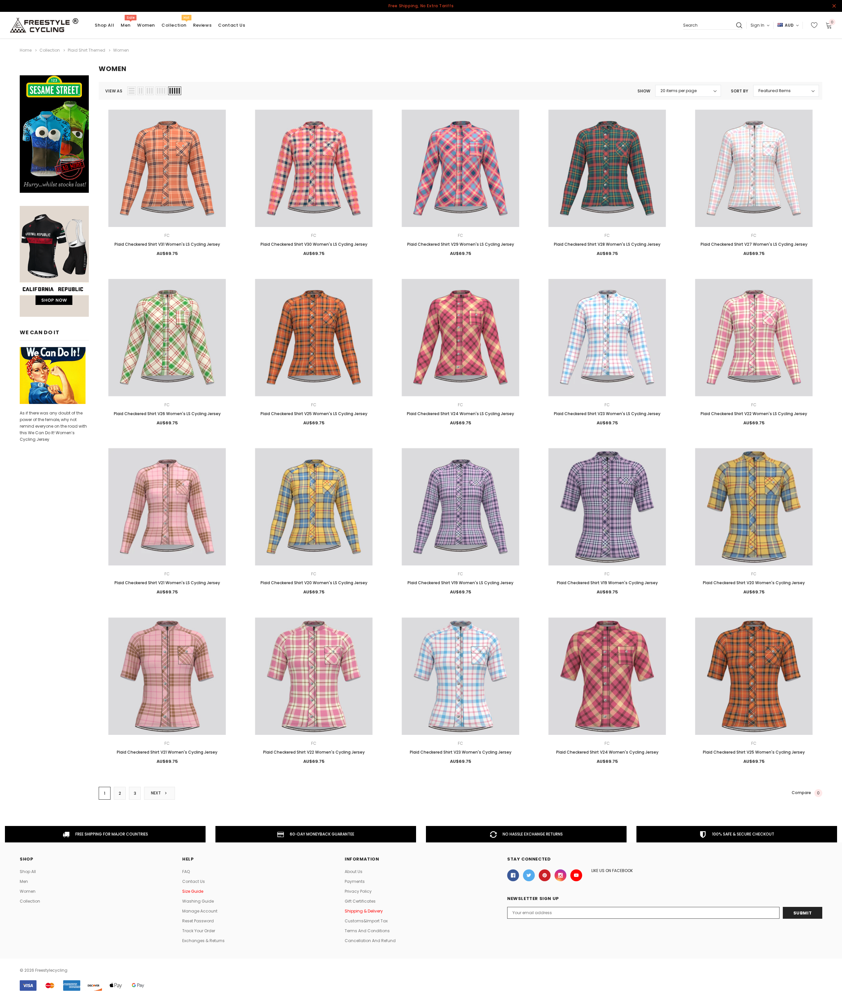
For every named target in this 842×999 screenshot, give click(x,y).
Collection (173, 25)
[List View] (131, 91)
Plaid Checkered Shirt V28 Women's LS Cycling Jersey (607, 244)
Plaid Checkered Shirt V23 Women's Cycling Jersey (460, 752)
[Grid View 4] (161, 91)
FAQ (186, 871)
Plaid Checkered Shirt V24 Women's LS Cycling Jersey (460, 413)
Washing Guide (198, 901)
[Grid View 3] (149, 91)
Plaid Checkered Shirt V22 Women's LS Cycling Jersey (754, 413)
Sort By (739, 91)
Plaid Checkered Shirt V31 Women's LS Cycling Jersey (167, 244)
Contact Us (193, 881)
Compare (806, 793)
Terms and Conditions (367, 931)
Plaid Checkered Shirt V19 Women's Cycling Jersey (607, 583)
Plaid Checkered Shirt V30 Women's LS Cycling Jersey (313, 244)
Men (126, 25)
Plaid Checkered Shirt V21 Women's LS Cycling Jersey (167, 583)
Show (643, 91)
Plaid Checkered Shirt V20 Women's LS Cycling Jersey (313, 583)
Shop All (28, 871)
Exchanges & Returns (203, 940)
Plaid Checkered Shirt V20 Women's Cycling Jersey (754, 583)
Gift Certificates (360, 901)
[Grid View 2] (140, 91)
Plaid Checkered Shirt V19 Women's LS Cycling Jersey (460, 583)
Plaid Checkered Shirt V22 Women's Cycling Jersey (314, 752)
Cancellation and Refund (370, 940)
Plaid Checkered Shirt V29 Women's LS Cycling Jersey (460, 244)
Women (146, 25)
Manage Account (199, 911)
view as (113, 91)
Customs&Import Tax (366, 921)
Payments (355, 881)
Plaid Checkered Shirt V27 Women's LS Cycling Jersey (754, 244)
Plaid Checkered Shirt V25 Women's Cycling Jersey (754, 752)
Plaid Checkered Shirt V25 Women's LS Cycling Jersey (313, 413)
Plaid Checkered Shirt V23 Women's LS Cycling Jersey (607, 413)
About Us (353, 871)
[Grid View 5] (174, 91)
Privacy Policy (358, 891)
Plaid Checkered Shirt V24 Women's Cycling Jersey (607, 752)
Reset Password (198, 921)
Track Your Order (198, 931)
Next (156, 793)
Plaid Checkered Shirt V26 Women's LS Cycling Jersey (167, 413)
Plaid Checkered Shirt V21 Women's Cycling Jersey (167, 752)
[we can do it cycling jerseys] (53, 375)
